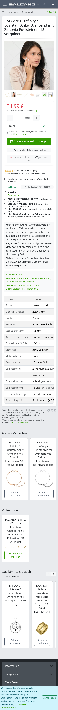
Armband (27, 12)
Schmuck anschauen (15, 494)
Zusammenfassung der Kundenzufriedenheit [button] (24, 173)
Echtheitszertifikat (15, 274)
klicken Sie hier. (19, 134)
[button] (29, 65)
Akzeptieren (49, 697)
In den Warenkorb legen (30, 141)
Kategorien (11, 674)
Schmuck (13, 12)
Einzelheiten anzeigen (15, 555)
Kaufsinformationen (19, 422)
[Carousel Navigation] (51, 574)
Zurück (52, 12)
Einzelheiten (13, 195)
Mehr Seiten (12, 682)
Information (12, 666)
